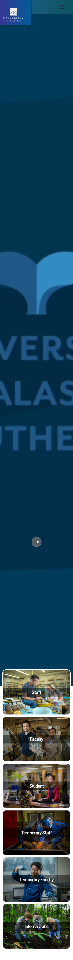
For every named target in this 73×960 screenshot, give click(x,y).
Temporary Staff (36, 832)
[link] (36, 692)
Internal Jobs (36, 926)
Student (36, 786)
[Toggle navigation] (62, 7)
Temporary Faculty (36, 879)
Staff (36, 692)
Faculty (36, 739)
